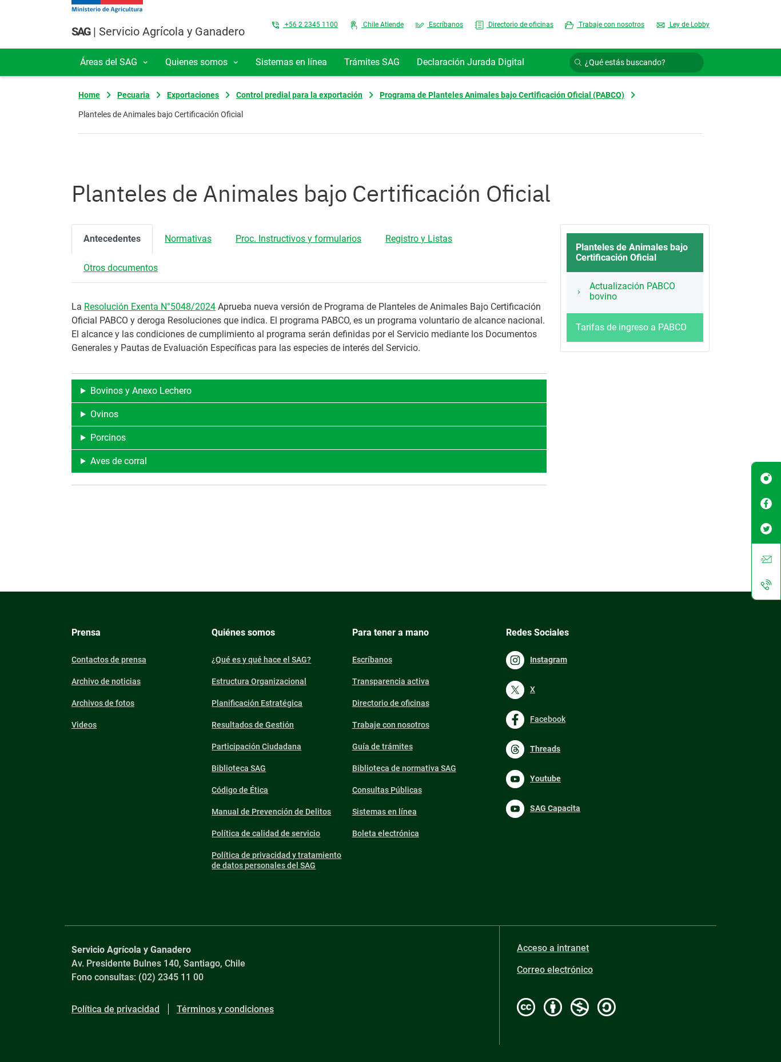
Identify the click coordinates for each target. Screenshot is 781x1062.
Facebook (547, 719)
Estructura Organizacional (259, 681)
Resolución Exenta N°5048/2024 (150, 306)
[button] (114, 62)
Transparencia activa (390, 681)
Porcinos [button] (108, 437)
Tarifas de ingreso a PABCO (631, 327)
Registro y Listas (418, 238)
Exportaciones (193, 94)
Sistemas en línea (384, 811)
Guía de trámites (382, 746)
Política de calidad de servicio (266, 833)
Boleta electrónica (385, 833)
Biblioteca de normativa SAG (404, 768)
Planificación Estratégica (257, 703)
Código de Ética (240, 789)
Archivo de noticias (106, 681)
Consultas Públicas (387, 789)
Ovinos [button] (104, 414)
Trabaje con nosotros (610, 25)
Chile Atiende (382, 25)
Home (89, 94)
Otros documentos (120, 267)
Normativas (188, 238)
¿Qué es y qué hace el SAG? (261, 659)
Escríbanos (445, 25)
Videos (84, 724)
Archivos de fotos (102, 703)
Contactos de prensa (108, 659)
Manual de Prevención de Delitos (271, 811)
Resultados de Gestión (253, 724)
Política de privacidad (115, 1009)
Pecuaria (133, 94)
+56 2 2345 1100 (310, 25)
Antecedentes (112, 238)
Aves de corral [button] (118, 461)
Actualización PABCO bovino (632, 291)
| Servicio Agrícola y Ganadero (158, 31)
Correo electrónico (555, 969)
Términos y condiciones (225, 1009)
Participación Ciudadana (256, 746)
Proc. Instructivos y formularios (298, 238)
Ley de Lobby (689, 25)
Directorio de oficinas (520, 25)
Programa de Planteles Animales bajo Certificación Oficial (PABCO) (502, 94)
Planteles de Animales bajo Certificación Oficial (632, 252)
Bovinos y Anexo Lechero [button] (141, 390)
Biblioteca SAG (239, 768)
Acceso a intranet (553, 948)
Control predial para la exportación (299, 94)
